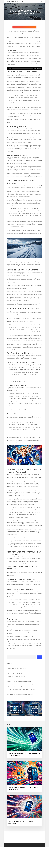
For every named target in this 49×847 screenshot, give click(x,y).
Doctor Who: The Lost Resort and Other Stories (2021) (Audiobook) (20, 694)
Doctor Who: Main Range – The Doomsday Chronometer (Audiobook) (20, 665)
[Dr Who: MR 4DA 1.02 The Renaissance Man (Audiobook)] (15, 708)
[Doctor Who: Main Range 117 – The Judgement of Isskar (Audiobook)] (24, 742)
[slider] (40, 68)
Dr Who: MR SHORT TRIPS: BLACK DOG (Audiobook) (17, 692)
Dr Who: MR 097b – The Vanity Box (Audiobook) (16, 676)
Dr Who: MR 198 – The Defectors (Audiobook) (16, 686)
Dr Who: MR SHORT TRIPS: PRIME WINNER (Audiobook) (18, 668)
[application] (24, 68)
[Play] (8, 68)
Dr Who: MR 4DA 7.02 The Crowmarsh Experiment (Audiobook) (19, 681)
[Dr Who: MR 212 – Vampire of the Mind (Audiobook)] (24, 810)
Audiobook (24, 7)
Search (8, 654)
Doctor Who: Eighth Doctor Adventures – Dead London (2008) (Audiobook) (21, 689)
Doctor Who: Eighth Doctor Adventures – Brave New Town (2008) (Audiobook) (22, 684)
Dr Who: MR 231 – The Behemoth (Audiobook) (16, 678)
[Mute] (37, 68)
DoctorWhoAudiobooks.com (15, 1)
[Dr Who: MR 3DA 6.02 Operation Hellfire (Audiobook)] (33, 708)
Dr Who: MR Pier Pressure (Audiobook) (14, 673)
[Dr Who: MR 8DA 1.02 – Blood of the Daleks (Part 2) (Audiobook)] (24, 776)
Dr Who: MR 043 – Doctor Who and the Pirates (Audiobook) (18, 671)
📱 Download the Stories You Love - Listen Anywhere (24, 26)
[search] (41, 1)
